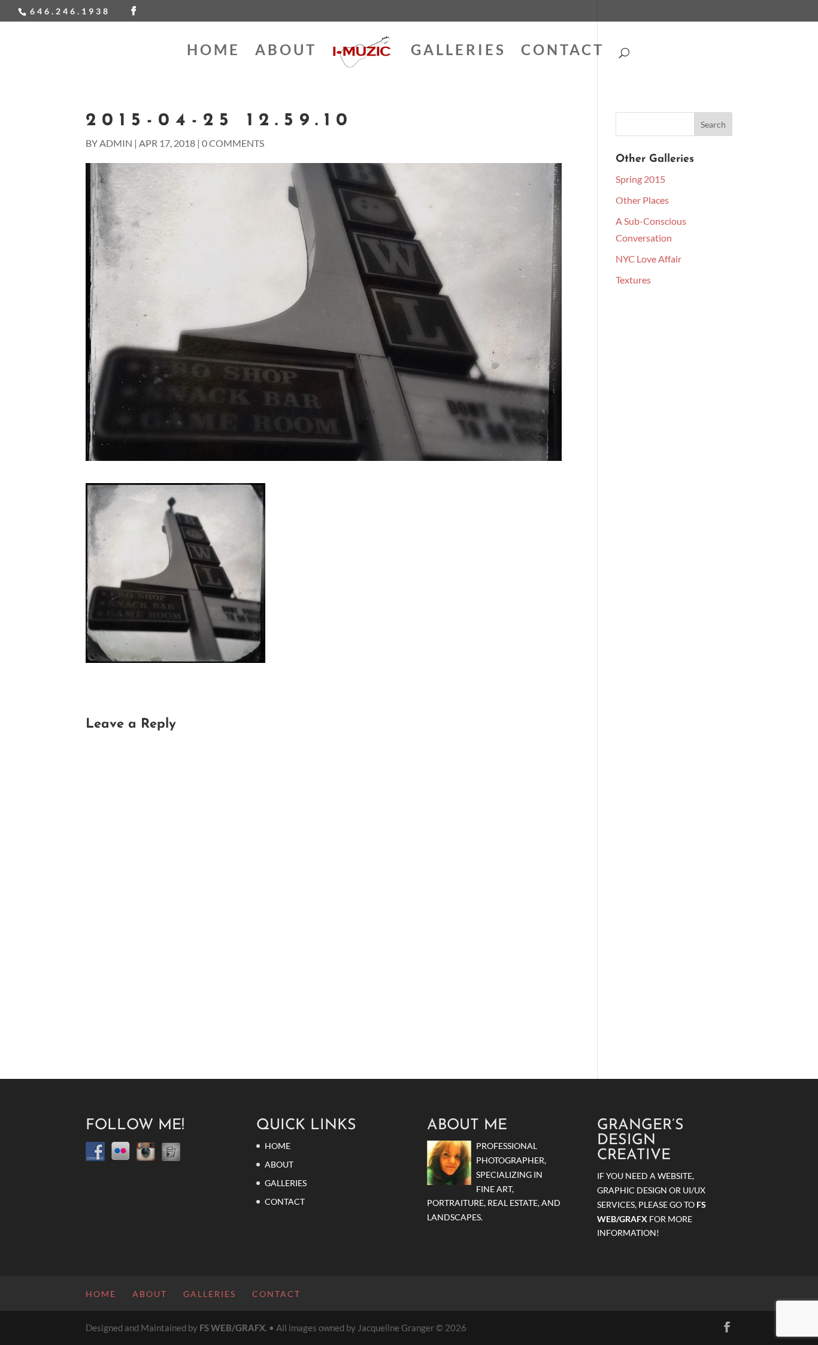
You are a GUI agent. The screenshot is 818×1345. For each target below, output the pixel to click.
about (286, 52)
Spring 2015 (640, 179)
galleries (458, 52)
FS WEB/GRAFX (232, 1327)
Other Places (642, 200)
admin (115, 143)
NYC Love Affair (648, 258)
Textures (633, 279)
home (213, 52)
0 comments (233, 143)
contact (562, 52)
